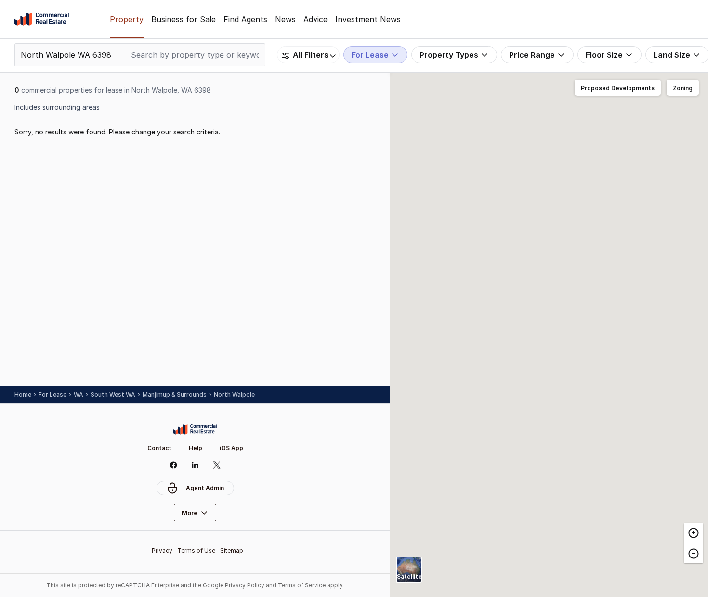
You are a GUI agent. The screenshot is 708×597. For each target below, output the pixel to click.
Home (22, 394)
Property (127, 19)
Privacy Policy (244, 585)
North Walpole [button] (234, 394)
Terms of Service (302, 585)
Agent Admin (205, 487)
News (285, 19)
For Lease (52, 394)
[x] (217, 465)
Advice (315, 19)
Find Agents (245, 19)
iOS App (231, 447)
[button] (617, 88)
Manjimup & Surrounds (175, 394)
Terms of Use (196, 550)
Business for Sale (183, 19)
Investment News (368, 19)
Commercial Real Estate (42, 19)
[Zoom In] (693, 533)
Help (195, 447)
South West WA (113, 394)
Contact (159, 447)
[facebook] (173, 465)
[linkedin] (195, 465)
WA (78, 394)
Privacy (162, 550)
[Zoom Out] (693, 553)
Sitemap (231, 550)
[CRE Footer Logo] (195, 429)
